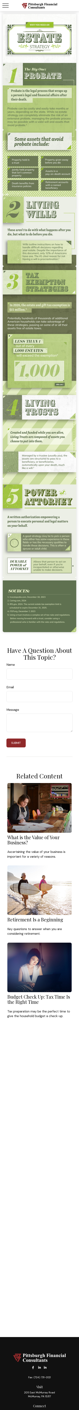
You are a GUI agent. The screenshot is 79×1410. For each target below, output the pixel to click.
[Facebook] (33, 1367)
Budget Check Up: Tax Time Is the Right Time (38, 999)
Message (12, 710)
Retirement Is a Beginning (35, 919)
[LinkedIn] (39, 1367)
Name (10, 665)
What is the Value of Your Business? (33, 839)
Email (10, 687)
